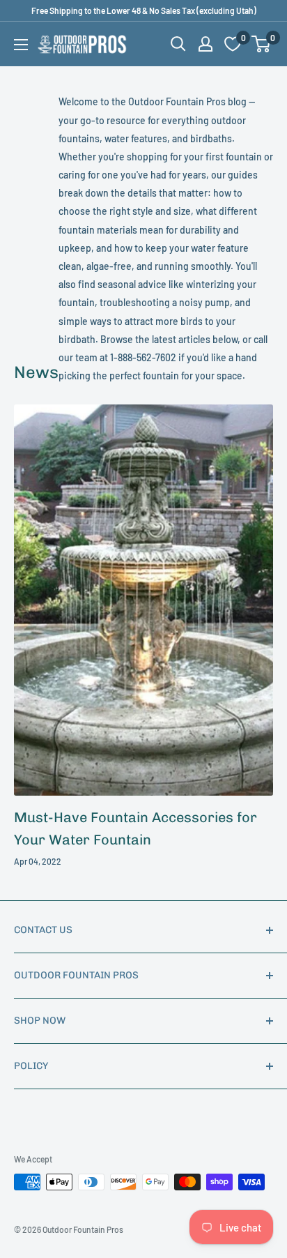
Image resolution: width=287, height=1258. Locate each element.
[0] (261, 44)
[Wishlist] (232, 44)
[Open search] (178, 44)
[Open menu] (21, 44)
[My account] (205, 44)
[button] (260, 44)
